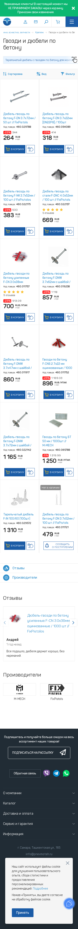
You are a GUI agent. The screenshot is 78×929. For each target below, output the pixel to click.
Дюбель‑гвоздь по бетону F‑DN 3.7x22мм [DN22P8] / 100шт (57, 118)
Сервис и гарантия (18, 824)
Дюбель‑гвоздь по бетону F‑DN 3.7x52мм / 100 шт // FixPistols (58, 519)
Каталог (9, 803)
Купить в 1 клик (30, 149)
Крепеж (39, 32)
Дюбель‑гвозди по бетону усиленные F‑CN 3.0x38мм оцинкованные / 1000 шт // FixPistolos (18, 282)
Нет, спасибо (67, 863)
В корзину (17, 149)
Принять (22, 913)
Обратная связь (25, 773)
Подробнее (40, 888)
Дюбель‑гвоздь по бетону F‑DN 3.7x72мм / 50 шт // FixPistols (19, 118)
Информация (13, 834)
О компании (12, 793)
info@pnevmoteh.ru (39, 854)
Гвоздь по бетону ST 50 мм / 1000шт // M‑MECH (56, 441)
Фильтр (70, 74)
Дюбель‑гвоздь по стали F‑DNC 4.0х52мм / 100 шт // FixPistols (57, 196)
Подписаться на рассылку (32, 753)
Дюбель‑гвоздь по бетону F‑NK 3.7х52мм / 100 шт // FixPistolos (19, 196)
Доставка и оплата (18, 813)
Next (73, 622)
